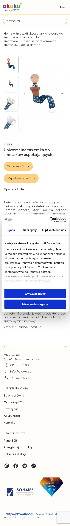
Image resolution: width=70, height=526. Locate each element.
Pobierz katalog (15, 454)
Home (8, 34)
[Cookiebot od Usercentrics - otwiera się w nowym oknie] (50, 219)
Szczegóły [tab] (30, 230)
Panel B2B (10, 441)
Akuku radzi (12, 416)
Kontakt (9, 423)
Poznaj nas (11, 409)
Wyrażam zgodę (35, 293)
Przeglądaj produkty (18, 447)
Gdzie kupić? (13, 402)
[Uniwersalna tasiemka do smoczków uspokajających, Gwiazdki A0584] (43, 93)
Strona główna (14, 396)
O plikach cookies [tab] (54, 230)
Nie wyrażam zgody (35, 304)
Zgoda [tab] (11, 230)
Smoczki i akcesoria (28, 34)
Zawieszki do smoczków (21, 39)
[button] (63, 7)
